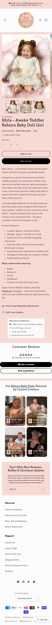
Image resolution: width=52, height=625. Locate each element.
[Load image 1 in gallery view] (12, 107)
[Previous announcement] (4, 4)
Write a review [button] (26, 364)
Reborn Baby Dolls (23, 386)
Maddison (7, 291)
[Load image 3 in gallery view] (39, 107)
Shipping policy (26, 621)
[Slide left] (3, 107)
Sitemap (9, 571)
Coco (18, 291)
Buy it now (26, 161)
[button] (5, 20)
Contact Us (10, 543)
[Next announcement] (47, 4)
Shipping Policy (12, 560)
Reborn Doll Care (13, 554)
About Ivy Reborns (13, 510)
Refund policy (28, 617)
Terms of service (11, 621)
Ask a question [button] (26, 371)
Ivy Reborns (15, 617)
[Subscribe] (42, 489)
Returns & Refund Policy (16, 565)
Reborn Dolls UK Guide (16, 515)
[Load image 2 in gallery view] (26, 107)
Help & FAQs (11, 548)
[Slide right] (49, 107)
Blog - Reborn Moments (16, 521)
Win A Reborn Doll (14, 527)
